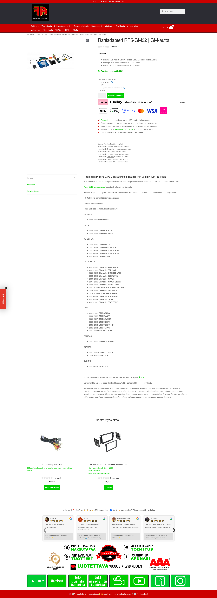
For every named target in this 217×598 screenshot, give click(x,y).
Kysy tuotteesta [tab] (33, 191)
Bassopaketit (96, 26)
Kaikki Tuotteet (42, 34)
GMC (109, 151)
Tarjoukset (48, 30)
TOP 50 (58, 30)
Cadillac (110, 146)
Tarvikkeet (120, 26)
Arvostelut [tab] (31, 184)
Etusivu (32, 34)
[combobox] (172, 11)
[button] (87, 40)
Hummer (110, 154)
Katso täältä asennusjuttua (94, 187)
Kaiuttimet (108, 26)
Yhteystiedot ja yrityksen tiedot (86, 594)
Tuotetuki (104, 120)
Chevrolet (110, 149)
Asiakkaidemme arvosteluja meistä (117, 594)
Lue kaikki (66, 510)
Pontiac (110, 157)
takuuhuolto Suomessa (124, 129)
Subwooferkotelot (81, 26)
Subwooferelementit (62, 26)
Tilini (75, 30)
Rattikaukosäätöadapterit (69, 34)
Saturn (109, 159)
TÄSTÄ (141, 377)
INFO (67, 30)
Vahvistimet (46, 26)
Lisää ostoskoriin (115, 95)
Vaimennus (35, 30)
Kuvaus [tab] (30, 178)
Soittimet (34, 26)
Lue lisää (182, 102)
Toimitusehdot (142, 594)
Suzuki (109, 162)
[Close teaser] (6, 288)
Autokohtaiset (132, 26)
